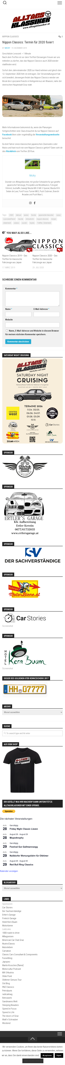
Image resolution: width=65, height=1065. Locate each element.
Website (9, 319)
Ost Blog (6, 983)
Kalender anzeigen (9, 870)
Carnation (6, 951)
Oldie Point (7, 976)
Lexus (58, 215)
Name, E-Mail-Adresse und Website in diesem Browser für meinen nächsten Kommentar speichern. (32, 333)
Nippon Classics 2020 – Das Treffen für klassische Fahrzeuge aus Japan (44, 259)
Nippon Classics (10, 36)
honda (33, 215)
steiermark (7, 223)
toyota (32, 223)
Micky (7, 48)
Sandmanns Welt (9, 1001)
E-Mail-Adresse (41, 309)
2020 (11, 215)
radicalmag (7, 994)
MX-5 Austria (8, 972)
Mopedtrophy (17, 837)
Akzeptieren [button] (47, 1055)
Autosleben (7, 947)
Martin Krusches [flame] (12, 965)
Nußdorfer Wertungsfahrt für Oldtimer (29, 855)
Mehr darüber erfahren (33, 1061)
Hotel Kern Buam (9, 922)
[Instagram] (30, 203)
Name (8, 309)
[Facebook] (34, 203)
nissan (53, 219)
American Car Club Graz (13, 940)
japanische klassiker (46, 215)
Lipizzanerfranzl (9, 219)
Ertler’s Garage (9, 914)
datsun (18, 215)
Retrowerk (7, 997)
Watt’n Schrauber (10, 1019)
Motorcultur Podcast (11, 969)
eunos (26, 215)
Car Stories (7, 907)
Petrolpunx (7, 990)
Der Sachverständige (11, 911)
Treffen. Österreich (44, 223)
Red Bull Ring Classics (21, 864)
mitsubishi (30, 219)
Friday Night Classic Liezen (24, 828)
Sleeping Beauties (10, 1005)
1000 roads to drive (11, 932)
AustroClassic (8, 943)
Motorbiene (7, 925)
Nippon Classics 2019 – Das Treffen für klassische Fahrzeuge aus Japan (14, 259)
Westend (6, 1023)
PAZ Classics (8, 987)
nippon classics (42, 219)
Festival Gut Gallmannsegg (24, 846)
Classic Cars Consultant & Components (19, 954)
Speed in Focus (9, 1008)
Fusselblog (7, 958)
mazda (20, 219)
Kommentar (11, 288)
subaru (16, 223)
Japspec (6, 961)
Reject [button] (59, 1055)
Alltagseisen (7, 936)
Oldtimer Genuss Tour (12, 979)
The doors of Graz (10, 1016)
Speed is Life (8, 1012)
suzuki (24, 223)
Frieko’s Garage (9, 918)
